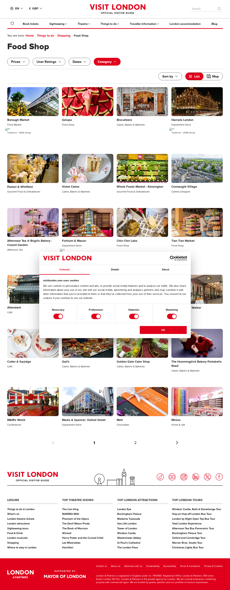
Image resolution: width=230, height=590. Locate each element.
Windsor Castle (126, 533)
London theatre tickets (20, 519)
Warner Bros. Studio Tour (187, 543)
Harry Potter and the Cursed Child (82, 538)
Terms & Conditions (190, 566)
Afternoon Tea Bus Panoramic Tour (193, 528)
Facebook (219, 476)
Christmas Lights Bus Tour (188, 547)
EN (17, 8)
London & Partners (20, 574)
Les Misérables (71, 543)
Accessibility (169, 566)
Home (30, 35)
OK (163, 330)
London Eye (124, 509)
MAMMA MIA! (70, 514)
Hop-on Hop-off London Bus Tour (192, 514)
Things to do (45, 35)
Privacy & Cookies (213, 566)
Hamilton (67, 547)
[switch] (96, 316)
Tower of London (127, 528)
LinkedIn (195, 476)
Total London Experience (187, 523)
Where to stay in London (22, 547)
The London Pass (127, 547)
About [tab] (165, 269)
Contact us (101, 566)
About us (115, 566)
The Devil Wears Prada (76, 523)
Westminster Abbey (129, 538)
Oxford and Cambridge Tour (189, 538)
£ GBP (33, 8)
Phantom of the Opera (75, 519)
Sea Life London (127, 523)
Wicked (66, 533)
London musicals (17, 538)
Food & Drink (15, 533)
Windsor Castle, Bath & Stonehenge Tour (196, 509)
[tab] (194, 76)
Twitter (207, 476)
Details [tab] (115, 269)
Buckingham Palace (129, 514)
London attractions (18, 523)
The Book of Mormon (75, 528)
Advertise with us (133, 566)
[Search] (219, 7)
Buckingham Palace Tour (187, 533)
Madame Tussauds (128, 519)
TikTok (160, 476)
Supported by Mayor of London (65, 574)
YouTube (172, 476)
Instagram (183, 476)
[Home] (12, 24)
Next (177, 442)
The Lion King (70, 509)
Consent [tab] (64, 269)
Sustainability (153, 566)
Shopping (64, 35)
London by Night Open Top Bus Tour (193, 519)
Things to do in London (21, 509)
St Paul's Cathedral (128, 543)
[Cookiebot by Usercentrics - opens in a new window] (172, 258)
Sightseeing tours (17, 528)
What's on (13, 514)
